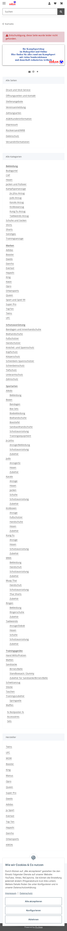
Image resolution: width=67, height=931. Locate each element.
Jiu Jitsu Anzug (17, 193)
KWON (9, 844)
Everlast (10, 268)
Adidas (9, 249)
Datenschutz (26, 893)
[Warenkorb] (61, 3)
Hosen (9, 179)
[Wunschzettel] (55, 3)
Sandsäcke (11, 664)
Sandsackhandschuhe (21, 426)
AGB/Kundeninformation (19, 118)
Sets (9, 721)
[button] (49, 3)
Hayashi (10, 272)
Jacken (13, 490)
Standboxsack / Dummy (22, 673)
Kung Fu (10, 535)
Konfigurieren (33, 910)
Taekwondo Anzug (19, 215)
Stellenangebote (14, 101)
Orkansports (12, 290)
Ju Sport (10, 810)
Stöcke (9, 686)
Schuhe (13, 494)
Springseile (15, 700)
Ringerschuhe (17, 612)
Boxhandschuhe (14, 333)
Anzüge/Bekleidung (20, 444)
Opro (8, 286)
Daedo (9, 259)
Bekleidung (15, 395)
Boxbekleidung (17, 413)
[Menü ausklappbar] (4, 2)
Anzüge (13, 481)
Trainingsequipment (20, 435)
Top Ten (10, 821)
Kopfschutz (12, 351)
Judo (8, 458)
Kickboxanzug (17, 206)
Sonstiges (11, 233)
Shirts (9, 224)
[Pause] (29, 72)
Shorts (9, 229)
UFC (8, 317)
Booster (10, 254)
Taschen (10, 691)
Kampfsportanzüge (16, 188)
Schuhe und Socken (16, 220)
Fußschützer (12, 338)
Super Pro (11, 304)
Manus (9, 775)
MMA (8, 557)
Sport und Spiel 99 (15, 299)
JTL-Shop (39, 927)
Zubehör (14, 453)
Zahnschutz (12, 379)
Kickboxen (11, 508)
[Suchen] (61, 11)
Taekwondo (12, 621)
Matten (9, 659)
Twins (9, 313)
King (8, 277)
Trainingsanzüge (14, 238)
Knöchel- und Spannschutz (20, 347)
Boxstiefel (15, 422)
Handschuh (16, 566)
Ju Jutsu (10, 440)
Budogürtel (12, 170)
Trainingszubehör (15, 696)
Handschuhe (16, 521)
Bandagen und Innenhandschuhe (23, 329)
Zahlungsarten (13, 112)
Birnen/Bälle (16, 668)
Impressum (10, 893)
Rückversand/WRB (15, 130)
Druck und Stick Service (18, 89)
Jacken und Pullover (16, 184)
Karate (9, 476)
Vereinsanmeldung (16, 107)
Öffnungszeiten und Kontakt (21, 95)
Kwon (9, 281)
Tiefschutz (11, 370)
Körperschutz (13, 356)
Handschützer (13, 342)
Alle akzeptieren (33, 901)
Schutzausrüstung (19, 431)
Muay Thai (11, 580)
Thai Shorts (16, 594)
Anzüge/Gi (15, 462)
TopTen (10, 308)
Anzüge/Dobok (17, 625)
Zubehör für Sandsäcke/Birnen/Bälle (29, 677)
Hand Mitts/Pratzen (16, 655)
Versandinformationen (17, 141)
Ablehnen (33, 919)
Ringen (9, 603)
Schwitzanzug (13, 682)
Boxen (9, 399)
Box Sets (14, 408)
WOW (9, 758)
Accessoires (13, 716)
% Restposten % (15, 712)
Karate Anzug (17, 202)
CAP (8, 175)
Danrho (10, 263)
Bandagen (15, 404)
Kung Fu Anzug (17, 211)
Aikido (9, 390)
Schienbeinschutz (15, 365)
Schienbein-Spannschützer (20, 360)
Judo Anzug (16, 197)
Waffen (9, 705)
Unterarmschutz (14, 374)
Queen (9, 295)
